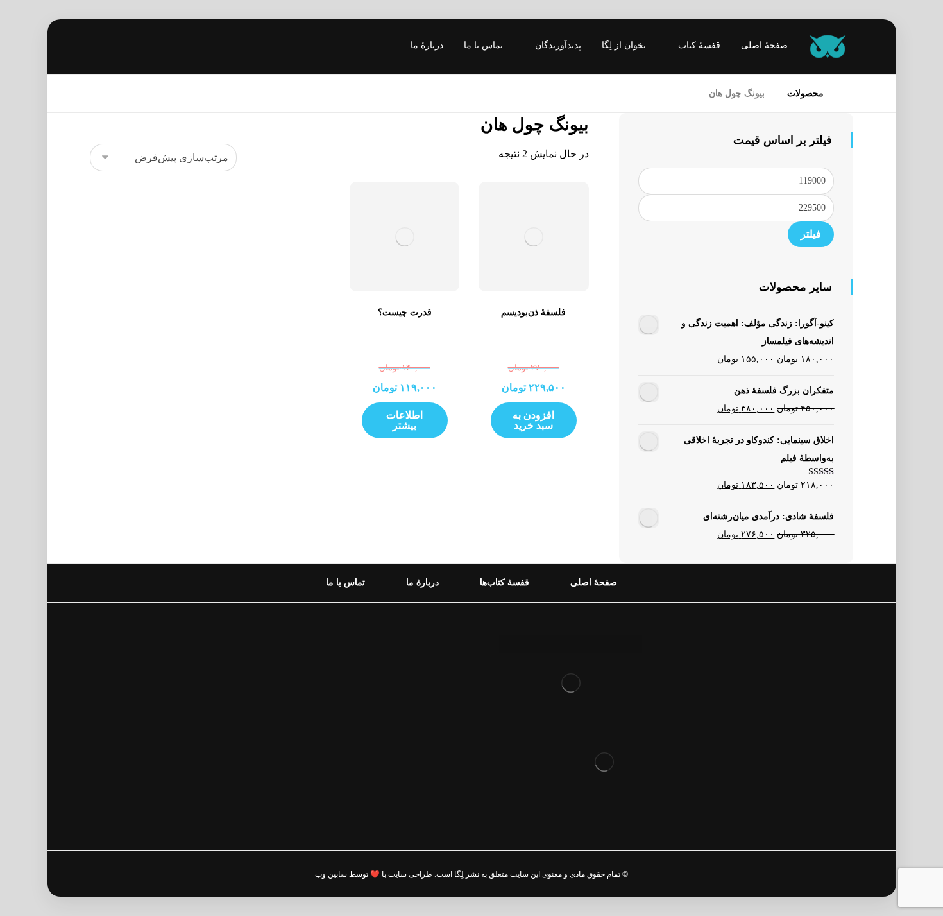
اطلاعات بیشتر (404, 420)
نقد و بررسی (416, 685)
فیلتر (811, 234)
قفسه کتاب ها (413, 706)
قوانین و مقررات (408, 644)
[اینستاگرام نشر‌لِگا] (112, 48)
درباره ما (424, 665)
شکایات (427, 727)
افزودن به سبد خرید (533, 420)
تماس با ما (421, 747)
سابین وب (331, 874)
